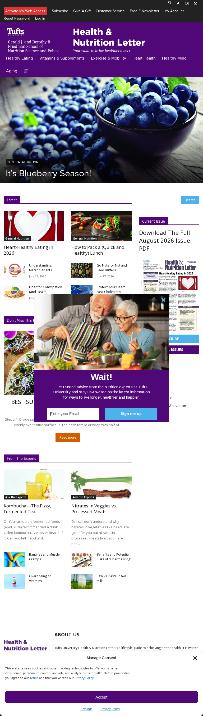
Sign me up (131, 414)
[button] (101, 376)
